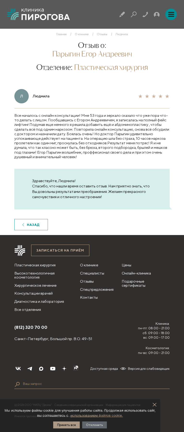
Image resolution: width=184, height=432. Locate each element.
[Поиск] (133, 14)
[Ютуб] (53, 368)
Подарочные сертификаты (133, 283)
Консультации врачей (33, 293)
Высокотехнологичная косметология (34, 275)
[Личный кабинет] (156, 14)
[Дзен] (64, 368)
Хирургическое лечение (35, 285)
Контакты (89, 297)
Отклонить (94, 425)
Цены (126, 265)
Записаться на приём (60, 250)
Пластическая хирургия (111, 68)
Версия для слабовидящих (149, 368)
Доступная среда (104, 368)
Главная (61, 34)
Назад (33, 225)
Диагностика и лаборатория (39, 301)
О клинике (82, 34)
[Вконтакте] (18, 368)
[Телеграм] (30, 368)
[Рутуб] (76, 368)
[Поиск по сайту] (17, 384)
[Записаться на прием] (122, 14)
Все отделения (27, 309)
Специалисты (92, 273)
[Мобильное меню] (171, 14)
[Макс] (41, 368)
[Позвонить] (145, 14)
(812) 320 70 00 (30, 327)
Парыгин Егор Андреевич (92, 54)
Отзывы (102, 34)
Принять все (66, 425)
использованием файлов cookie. (96, 415)
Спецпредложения (97, 289)
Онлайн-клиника (136, 273)
